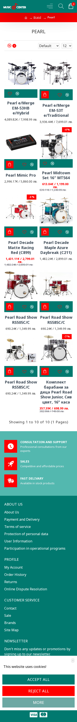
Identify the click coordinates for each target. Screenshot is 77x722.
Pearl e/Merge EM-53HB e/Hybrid (20, 108)
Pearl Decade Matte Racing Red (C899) (21, 247)
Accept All (38, 679)
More (38, 702)
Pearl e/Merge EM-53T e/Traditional (56, 110)
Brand (37, 17)
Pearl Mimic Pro (21, 175)
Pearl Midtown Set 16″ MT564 (56, 175)
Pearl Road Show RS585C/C (56, 320)
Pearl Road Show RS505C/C (21, 320)
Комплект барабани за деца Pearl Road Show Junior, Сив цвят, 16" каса (56, 392)
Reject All (38, 690)
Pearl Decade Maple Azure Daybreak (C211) (56, 247)
